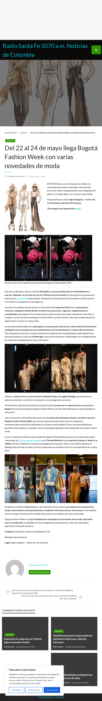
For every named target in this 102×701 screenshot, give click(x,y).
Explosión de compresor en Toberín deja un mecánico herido (23, 640)
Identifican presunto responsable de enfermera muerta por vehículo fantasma (72, 639)
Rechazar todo (34, 690)
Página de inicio (11, 133)
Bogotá (23, 133)
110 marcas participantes (30, 440)
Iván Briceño (9, 647)
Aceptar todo (52, 690)
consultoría (22, 298)
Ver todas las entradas (39, 572)
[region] (34, 680)
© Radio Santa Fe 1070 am (51, 697)
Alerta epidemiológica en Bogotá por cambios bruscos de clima (73, 676)
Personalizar (17, 690)
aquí (78, 208)
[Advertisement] (51, 20)
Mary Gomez (58, 647)
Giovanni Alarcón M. (17, 176)
